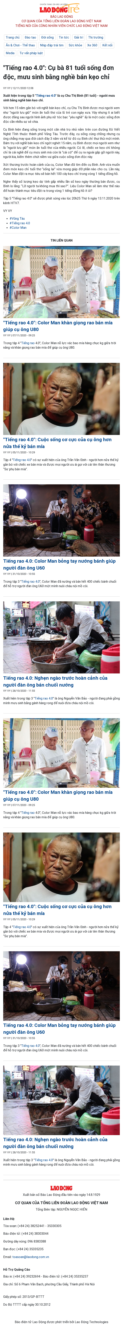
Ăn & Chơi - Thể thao (20, 45)
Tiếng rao (28, 343)
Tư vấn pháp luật (31, 53)
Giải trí (78, 37)
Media (10, 53)
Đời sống (47, 37)
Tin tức (64, 37)
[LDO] (61, 282)
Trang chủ (13, 37)
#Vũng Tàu (17, 218)
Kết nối (107, 45)
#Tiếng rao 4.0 (20, 223)
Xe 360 (92, 45)
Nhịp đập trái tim (52, 45)
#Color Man (18, 228)
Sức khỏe (75, 45)
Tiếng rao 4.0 (45, 96)
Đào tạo (30, 37)
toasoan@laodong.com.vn (30, 1257)
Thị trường (95, 37)
